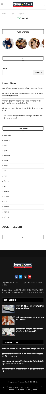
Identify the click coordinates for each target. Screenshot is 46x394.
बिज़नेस (6, 181)
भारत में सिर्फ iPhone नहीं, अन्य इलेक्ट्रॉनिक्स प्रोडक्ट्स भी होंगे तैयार (22, 88)
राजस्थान (7, 197)
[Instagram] (25, 276)
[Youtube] (29, 276)
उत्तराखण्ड (7, 140)
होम (4, 387)
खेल (5, 145)
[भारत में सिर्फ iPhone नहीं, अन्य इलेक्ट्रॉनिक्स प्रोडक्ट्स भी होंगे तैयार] (8, 309)
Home (4, 13)
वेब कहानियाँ (21, 390)
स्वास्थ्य (6, 212)
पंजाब (5, 176)
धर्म (5, 171)
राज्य (5, 202)
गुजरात (6, 150)
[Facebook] (16, 276)
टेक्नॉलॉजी (7, 156)
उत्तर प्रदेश (7, 135)
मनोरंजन (6, 191)
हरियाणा (6, 217)
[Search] (43, 5)
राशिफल (6, 207)
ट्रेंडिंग (6, 161)
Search (4, 68)
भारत (5, 186)
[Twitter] (20, 276)
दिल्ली (5, 166)
